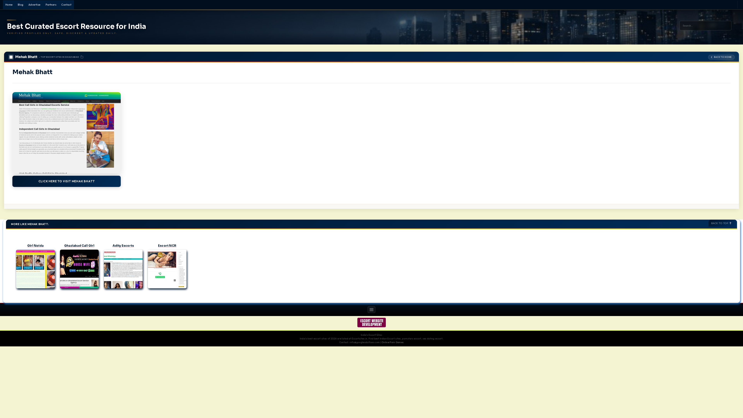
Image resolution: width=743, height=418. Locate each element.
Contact (66, 4)
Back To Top (720, 223)
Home (9, 4)
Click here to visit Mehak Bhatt (67, 181)
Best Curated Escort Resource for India (76, 26)
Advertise (34, 4)
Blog (20, 4)
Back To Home (723, 57)
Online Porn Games (393, 342)
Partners (51, 4)
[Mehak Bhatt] (66, 132)
